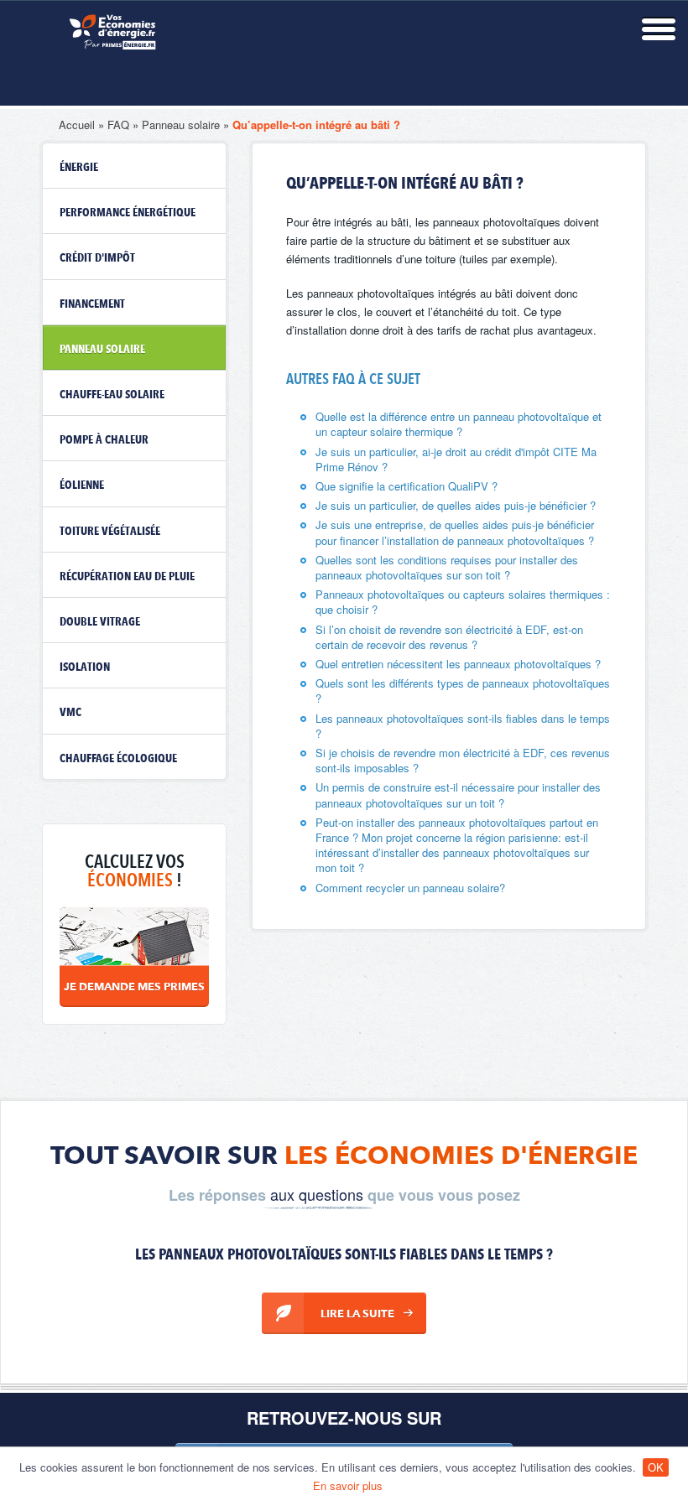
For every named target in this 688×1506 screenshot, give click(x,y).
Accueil (77, 124)
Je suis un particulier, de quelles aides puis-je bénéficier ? (455, 505)
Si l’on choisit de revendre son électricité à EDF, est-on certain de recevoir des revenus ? (449, 636)
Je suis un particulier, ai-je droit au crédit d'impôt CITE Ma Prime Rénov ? (456, 459)
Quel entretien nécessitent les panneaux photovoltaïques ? (458, 664)
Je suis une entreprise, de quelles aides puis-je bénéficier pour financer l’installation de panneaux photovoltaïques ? (454, 532)
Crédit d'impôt (97, 258)
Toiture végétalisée (110, 531)
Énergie (79, 168)
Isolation (85, 667)
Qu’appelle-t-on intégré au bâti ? (316, 124)
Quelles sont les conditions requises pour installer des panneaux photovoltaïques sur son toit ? (446, 567)
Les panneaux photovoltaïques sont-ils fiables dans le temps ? (462, 725)
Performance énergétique (127, 213)
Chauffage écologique (118, 759)
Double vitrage (100, 622)
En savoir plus (348, 1485)
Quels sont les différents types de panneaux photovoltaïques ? (462, 690)
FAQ (118, 124)
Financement (92, 304)
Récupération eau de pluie (127, 577)
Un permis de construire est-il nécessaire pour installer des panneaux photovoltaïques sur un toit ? (458, 794)
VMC (70, 713)
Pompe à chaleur (104, 440)
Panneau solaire (181, 124)
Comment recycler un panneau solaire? (410, 888)
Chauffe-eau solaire (112, 395)
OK (656, 1467)
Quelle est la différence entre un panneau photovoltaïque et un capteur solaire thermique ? (458, 423)
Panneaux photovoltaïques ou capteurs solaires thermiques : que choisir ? (462, 601)
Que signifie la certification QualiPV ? (406, 486)
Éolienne (82, 485)
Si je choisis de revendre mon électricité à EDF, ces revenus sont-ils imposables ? (462, 760)
